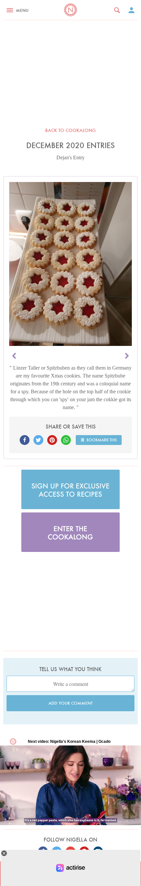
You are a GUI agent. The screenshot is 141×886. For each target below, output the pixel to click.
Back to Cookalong (70, 130)
